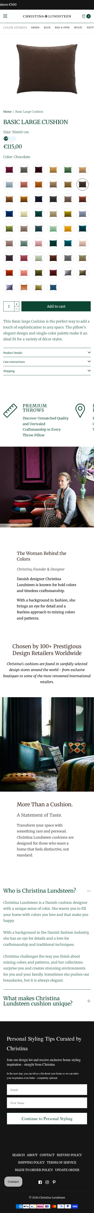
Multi (78, 27)
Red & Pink (62, 27)
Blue (47, 27)
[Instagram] (47, 1182)
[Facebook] (40, 1182)
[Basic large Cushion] (9, 170)
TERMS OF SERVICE (61, 1162)
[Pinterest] (54, 1182)
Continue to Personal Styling (47, 1118)
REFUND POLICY (69, 1155)
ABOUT (32, 1155)
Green (35, 27)
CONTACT (47, 1155)
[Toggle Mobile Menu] (8, 16)
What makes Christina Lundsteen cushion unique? (37, 1001)
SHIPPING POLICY (31, 1162)
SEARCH (18, 1155)
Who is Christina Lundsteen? (39, 891)
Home (7, 112)
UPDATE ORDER (67, 1170)
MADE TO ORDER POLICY (34, 1170)
